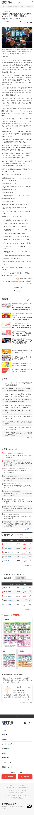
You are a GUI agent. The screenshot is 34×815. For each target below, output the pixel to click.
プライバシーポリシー (13, 790)
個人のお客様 (9, 777)
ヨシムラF (10, 552)
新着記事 (10, 6)
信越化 (9, 548)
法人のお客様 (25, 777)
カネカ (9, 544)
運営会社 (12, 785)
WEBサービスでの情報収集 (20, 788)
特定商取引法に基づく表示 (17, 793)
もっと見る (27, 300)
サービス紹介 (20, 785)
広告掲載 (8, 788)
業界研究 (5, 748)
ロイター (4, 23)
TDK (9, 561)
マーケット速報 (19, 6)
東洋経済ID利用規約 (17, 798)
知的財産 (23, 790)
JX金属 (9, 556)
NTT (9, 587)
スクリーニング (7, 744)
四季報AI (5, 758)
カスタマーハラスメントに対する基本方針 (17, 795)
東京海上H (10, 600)
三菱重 (9, 604)
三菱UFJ (10, 596)
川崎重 (9, 592)
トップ (3, 6)
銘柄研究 (5, 739)
